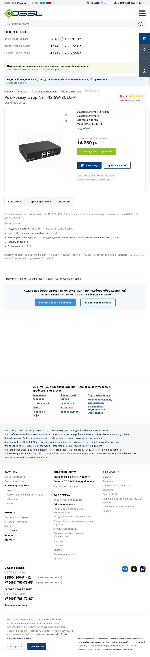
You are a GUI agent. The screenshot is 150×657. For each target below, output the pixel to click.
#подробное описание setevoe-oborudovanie (69, 453)
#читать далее (58, 450)
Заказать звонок (16, 605)
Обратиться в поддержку (68, 499)
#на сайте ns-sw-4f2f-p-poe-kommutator (25, 457)
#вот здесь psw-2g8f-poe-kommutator (117, 453)
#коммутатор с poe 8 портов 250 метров (96, 442)
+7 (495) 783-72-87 (65, 46)
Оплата (57, 549)
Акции (10, 490)
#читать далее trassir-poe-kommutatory (25, 450)
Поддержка (61, 495)
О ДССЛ (106, 476)
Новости (107, 511)
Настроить (16, 646)
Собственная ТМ (64, 472)
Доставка (59, 545)
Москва (22, 3)
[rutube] (143, 569)
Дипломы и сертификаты (116, 485)
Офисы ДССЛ (110, 494)
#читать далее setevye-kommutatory (73, 434)
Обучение (12, 499)
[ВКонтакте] (125, 569)
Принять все (37, 646)
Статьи (57, 558)
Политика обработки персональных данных (122, 500)
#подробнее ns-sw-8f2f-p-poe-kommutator (27, 434)
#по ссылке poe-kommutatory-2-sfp (23, 453)
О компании (110, 472)
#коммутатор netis (62, 438)
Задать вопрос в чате (54, 69)
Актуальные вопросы (65, 528)
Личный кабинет (130, 2)
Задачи (9, 535)
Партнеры (11, 472)
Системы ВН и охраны (16, 517)
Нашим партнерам (15, 485)
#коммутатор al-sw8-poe (89, 438)
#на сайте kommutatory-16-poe (113, 434)
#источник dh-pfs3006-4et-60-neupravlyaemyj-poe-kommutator (37, 442)
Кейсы (7, 526)
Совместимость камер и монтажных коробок (74, 523)
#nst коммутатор (13, 430)
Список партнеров (14, 476)
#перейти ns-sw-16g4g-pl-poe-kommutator (26, 438)
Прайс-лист (99, 2)
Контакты (108, 490)
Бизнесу (10, 512)
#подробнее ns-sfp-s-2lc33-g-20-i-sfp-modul (27, 446)
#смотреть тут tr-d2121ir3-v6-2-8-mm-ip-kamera (95, 450)
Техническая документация (70, 476)
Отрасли (9, 530)
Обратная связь (63, 504)
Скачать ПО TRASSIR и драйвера (72, 481)
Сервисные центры (64, 554)
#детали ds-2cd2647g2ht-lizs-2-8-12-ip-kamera (77, 446)
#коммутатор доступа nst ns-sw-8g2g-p (47, 430)
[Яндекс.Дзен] (134, 569)
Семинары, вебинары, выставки (25, 494)
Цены (10, 503)
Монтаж (58, 541)
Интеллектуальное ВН (16, 521)
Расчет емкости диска (65, 486)
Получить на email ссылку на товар (96, 175)
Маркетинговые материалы (118, 506)
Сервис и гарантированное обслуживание (68, 535)
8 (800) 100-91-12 (66, 39)
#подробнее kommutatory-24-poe (89, 430)
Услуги (8, 539)
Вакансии (107, 481)
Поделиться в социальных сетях (94, 179)
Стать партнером (14, 481)
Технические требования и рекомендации (68, 510)
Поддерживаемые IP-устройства (72, 516)
